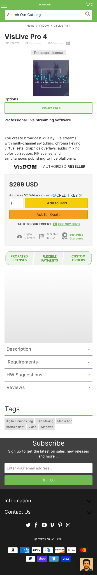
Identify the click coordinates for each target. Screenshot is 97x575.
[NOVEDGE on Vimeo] (52, 525)
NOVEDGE (54, 539)
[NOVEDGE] (45, 4)
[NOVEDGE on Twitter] (28, 525)
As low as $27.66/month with (31, 195)
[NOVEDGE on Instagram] (68, 525)
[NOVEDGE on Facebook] (36, 525)
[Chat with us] (86, 564)
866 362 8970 (69, 224)
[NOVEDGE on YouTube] (44, 525)
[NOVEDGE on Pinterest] (60, 525)
